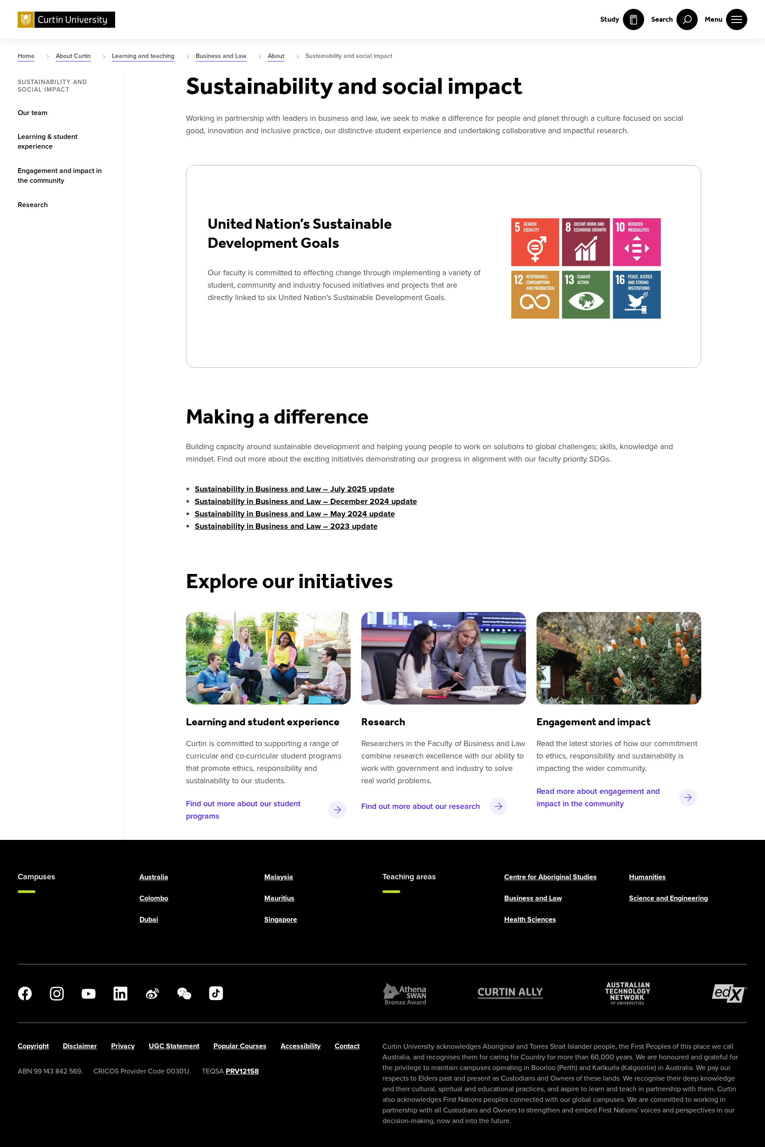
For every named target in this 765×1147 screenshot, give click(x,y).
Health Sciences (530, 919)
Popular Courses (240, 1046)
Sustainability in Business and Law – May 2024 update (295, 514)
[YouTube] (88, 993)
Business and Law (533, 898)
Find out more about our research (420, 806)
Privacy (123, 1046)
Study (609, 19)
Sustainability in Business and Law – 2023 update (286, 526)
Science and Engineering (668, 898)
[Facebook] (25, 993)
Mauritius (279, 898)
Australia (153, 877)
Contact (347, 1046)
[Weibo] (152, 993)
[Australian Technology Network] (628, 993)
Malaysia (278, 877)
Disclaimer (80, 1046)
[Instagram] (57, 993)
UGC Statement (174, 1046)
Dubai (148, 919)
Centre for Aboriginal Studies (550, 877)
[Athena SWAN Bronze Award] (404, 993)
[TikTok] (216, 993)
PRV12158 (242, 1071)
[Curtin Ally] (510, 993)
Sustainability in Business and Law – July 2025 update (294, 489)
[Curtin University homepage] (66, 19)
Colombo (153, 898)
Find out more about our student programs (243, 809)
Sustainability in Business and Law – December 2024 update (306, 501)
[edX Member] (729, 993)
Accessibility (301, 1046)
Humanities (647, 877)
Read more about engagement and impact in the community (598, 797)
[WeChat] (184, 993)
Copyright (33, 1046)
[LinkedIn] (120, 993)
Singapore (280, 919)
